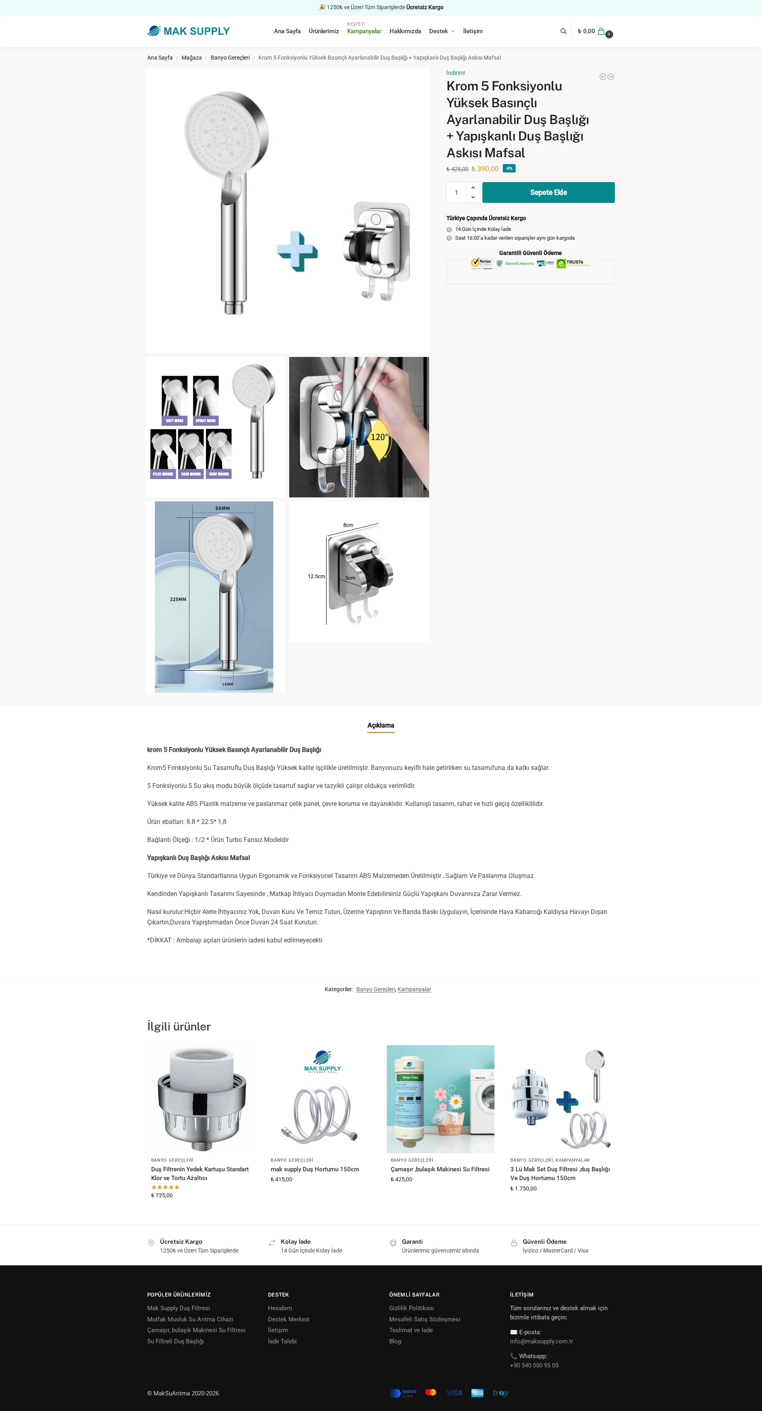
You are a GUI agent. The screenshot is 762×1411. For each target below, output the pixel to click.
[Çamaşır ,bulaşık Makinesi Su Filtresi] (441, 1099)
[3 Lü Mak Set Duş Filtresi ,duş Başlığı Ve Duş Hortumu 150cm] (611, 77)
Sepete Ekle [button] (201, 1212)
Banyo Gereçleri (230, 57)
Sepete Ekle (548, 192)
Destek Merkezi (289, 1319)
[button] (596, 31)
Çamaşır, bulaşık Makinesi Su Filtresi (196, 1330)
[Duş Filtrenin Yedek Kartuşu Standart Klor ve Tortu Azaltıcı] (201, 1099)
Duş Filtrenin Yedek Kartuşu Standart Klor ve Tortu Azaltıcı (200, 1174)
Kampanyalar (414, 989)
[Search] (568, 31)
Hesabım (280, 1308)
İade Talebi (282, 1341)
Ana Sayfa (160, 57)
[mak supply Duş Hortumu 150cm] (321, 1099)
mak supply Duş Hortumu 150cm (315, 1169)
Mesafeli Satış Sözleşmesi (424, 1319)
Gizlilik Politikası (411, 1308)
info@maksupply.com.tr (541, 1341)
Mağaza (192, 57)
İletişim (278, 1330)
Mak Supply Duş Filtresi (178, 1308)
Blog (395, 1341)
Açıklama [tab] (381, 725)
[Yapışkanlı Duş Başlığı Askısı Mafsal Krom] (603, 77)
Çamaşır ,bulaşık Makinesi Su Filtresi (440, 1169)
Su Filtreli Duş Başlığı (175, 1341)
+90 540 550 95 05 (534, 1365)
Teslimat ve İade (411, 1330)
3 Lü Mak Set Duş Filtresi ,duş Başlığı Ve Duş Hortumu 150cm (560, 1174)
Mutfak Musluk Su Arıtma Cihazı (190, 1319)
